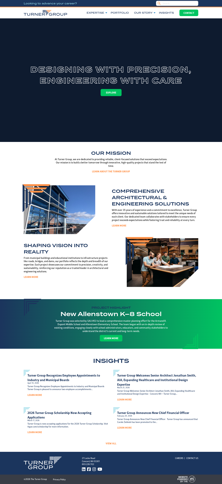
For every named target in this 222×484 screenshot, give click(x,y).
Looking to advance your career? (50, 3)
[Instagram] (94, 469)
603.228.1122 (88, 464)
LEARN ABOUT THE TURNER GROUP (111, 171)
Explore (111, 92)
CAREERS (179, 458)
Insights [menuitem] (166, 12)
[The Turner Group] (45, 13)
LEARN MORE (119, 225)
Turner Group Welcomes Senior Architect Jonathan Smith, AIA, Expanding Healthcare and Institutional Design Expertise (156, 379)
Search (159, 3)
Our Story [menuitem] (143, 12)
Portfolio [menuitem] (120, 12)
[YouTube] (100, 469)
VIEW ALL (111, 443)
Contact (188, 12)
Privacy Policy (59, 479)
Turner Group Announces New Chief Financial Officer (153, 413)
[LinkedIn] (83, 469)
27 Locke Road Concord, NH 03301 (91, 459)
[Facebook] (89, 469)
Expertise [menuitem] (95, 12)
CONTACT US (192, 458)
